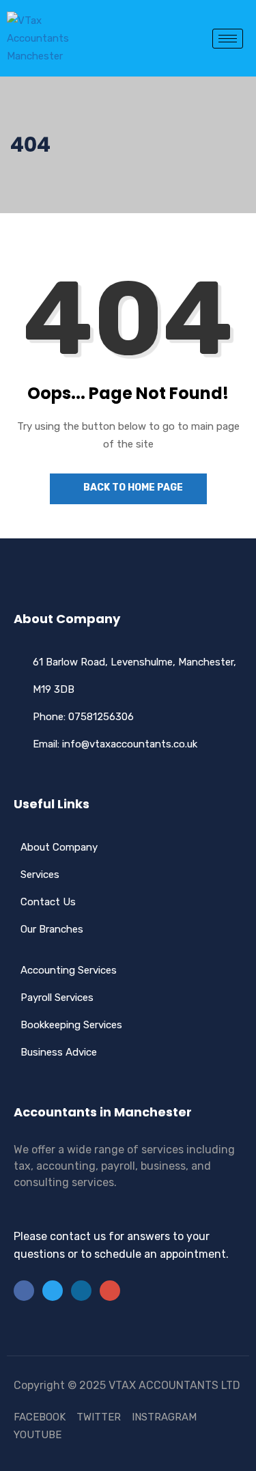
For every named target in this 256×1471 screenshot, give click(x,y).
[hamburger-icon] (227, 39)
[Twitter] (52, 1290)
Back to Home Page (132, 487)
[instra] (110, 1290)
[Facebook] (24, 1290)
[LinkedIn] (81, 1290)
